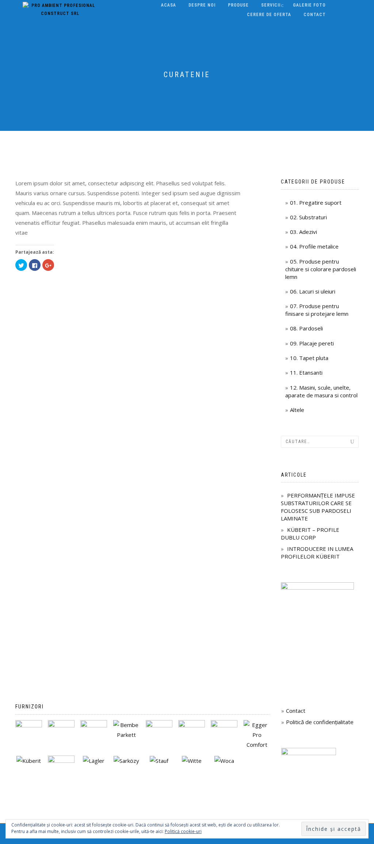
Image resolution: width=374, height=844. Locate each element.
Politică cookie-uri (183, 831)
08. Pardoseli (306, 328)
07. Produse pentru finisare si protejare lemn (316, 309)
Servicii (270, 5)
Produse (238, 5)
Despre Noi (201, 5)
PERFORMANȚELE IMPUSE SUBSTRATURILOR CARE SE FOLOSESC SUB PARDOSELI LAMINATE (318, 507)
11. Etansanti (306, 372)
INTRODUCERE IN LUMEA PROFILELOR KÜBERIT (317, 552)
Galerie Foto (309, 5)
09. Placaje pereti (312, 343)
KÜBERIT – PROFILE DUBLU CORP (310, 533)
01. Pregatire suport (315, 202)
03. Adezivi (303, 231)
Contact (315, 14)
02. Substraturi (308, 217)
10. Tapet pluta (309, 358)
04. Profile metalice (314, 246)
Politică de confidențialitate (320, 722)
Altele (297, 409)
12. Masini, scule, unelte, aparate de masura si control (321, 391)
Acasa (168, 5)
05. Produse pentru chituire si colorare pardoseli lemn (320, 269)
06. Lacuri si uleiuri (312, 291)
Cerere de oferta (269, 14)
